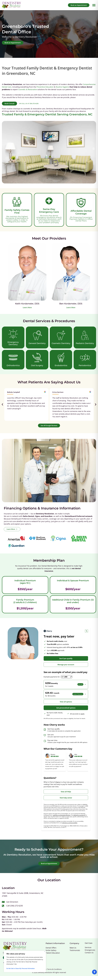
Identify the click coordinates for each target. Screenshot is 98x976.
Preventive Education (45, 87)
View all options (66, 702)
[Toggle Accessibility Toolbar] (94, 972)
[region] (25, 961)
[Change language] (86, 631)
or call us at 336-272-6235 (28, 103)
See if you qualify (65, 658)
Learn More (27, 307)
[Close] (44, 951)
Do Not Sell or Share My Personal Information (20, 968)
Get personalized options (65, 708)
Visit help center (66, 798)
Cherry (57, 782)
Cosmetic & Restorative (27, 89)
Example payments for (52, 677)
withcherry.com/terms (79, 815)
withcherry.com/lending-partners (62, 815)
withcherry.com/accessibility (69, 823)
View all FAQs (66, 792)
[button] (93, 5)
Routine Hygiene (62, 87)
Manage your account (66, 665)
